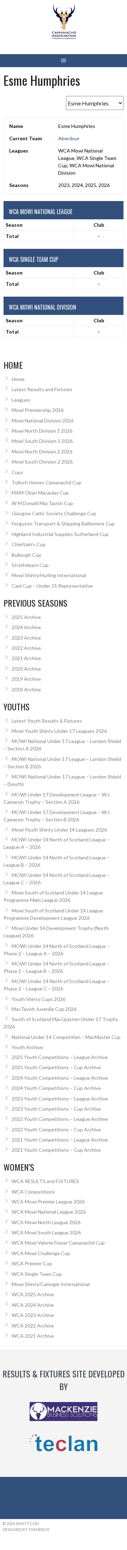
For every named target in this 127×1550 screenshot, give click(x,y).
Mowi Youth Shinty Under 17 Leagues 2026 (59, 731)
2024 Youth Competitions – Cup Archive (56, 1088)
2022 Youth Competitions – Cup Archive (56, 1129)
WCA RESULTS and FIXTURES (45, 1181)
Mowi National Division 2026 (43, 421)
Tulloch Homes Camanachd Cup (46, 482)
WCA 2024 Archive (33, 1305)
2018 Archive (26, 689)
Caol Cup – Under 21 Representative (52, 586)
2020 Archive (26, 669)
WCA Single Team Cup (37, 1274)
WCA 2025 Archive (33, 1294)
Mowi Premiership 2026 (38, 410)
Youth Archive (27, 1047)
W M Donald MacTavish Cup (42, 503)
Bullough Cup (26, 555)
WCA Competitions (33, 1192)
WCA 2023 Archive (33, 1315)
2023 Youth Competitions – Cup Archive (56, 1109)
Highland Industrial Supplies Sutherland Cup (60, 534)
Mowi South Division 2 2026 (42, 462)
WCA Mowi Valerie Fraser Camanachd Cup (58, 1243)
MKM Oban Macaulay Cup (40, 493)
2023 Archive (26, 638)
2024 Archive (26, 627)
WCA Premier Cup (32, 1263)
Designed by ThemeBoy (26, 1529)
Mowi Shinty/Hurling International (49, 575)
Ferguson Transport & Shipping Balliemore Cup (63, 524)
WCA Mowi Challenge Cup (41, 1253)
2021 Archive (26, 658)
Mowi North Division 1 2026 (42, 431)
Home (18, 379)
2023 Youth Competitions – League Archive (60, 1099)
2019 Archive (26, 679)
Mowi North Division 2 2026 (42, 451)
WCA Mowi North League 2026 (46, 1222)
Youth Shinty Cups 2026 (38, 999)
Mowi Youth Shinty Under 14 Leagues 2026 (59, 830)
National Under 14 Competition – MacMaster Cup (66, 1037)
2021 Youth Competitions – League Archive (60, 1140)
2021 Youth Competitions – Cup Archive (56, 1150)
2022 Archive (26, 648)
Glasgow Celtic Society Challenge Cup (54, 513)
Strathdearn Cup (30, 565)
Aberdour (68, 138)
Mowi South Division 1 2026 (42, 441)
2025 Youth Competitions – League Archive (60, 1057)
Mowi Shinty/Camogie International (51, 1284)
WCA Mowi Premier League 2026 (48, 1202)
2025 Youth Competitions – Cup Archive (56, 1067)
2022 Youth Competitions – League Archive (60, 1119)
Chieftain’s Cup (29, 544)
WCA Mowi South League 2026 (46, 1232)
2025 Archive (26, 617)
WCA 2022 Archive (33, 1326)
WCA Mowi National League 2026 (49, 1212)
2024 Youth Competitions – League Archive (60, 1078)
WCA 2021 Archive (33, 1336)
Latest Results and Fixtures (42, 389)
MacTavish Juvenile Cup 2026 (44, 1009)
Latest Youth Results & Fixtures (47, 721)
